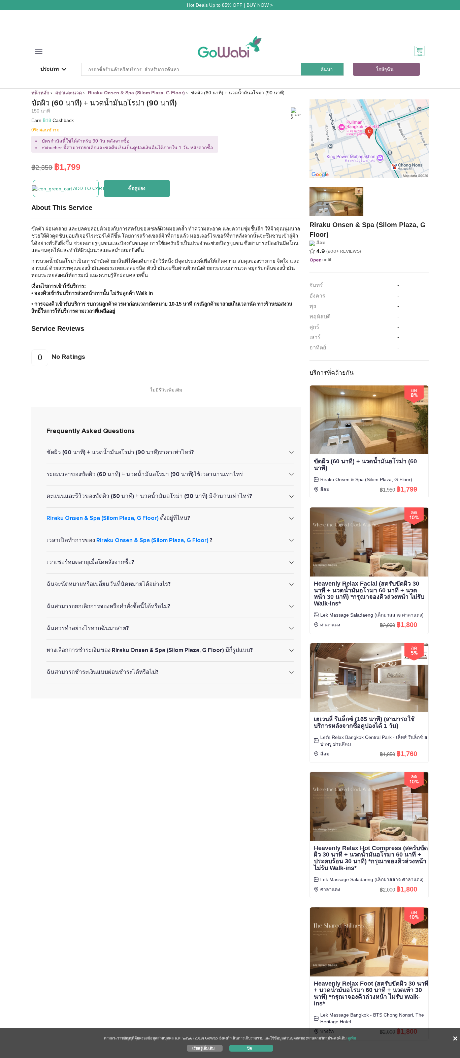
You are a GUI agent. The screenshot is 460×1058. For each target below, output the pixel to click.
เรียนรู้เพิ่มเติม (203, 1048)
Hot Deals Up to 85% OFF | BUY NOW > (230, 5)
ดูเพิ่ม (352, 1038)
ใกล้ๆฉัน (385, 69)
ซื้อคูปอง (136, 188)
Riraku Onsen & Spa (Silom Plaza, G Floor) (102, 518)
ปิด (249, 1048)
